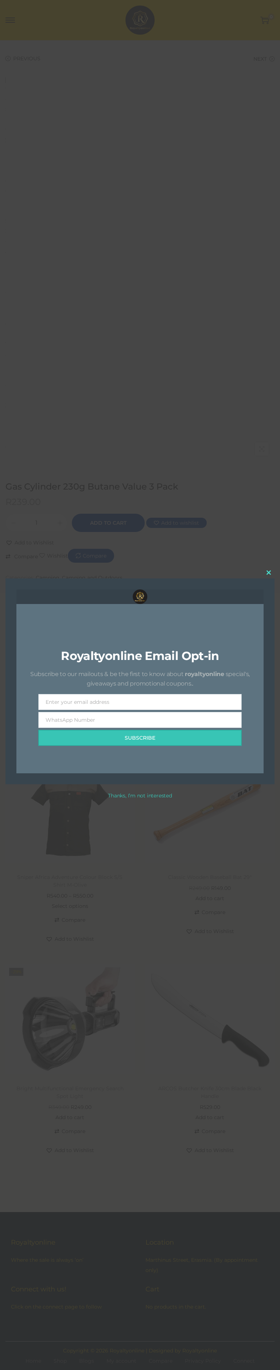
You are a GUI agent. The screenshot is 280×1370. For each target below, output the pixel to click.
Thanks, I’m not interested (140, 795)
